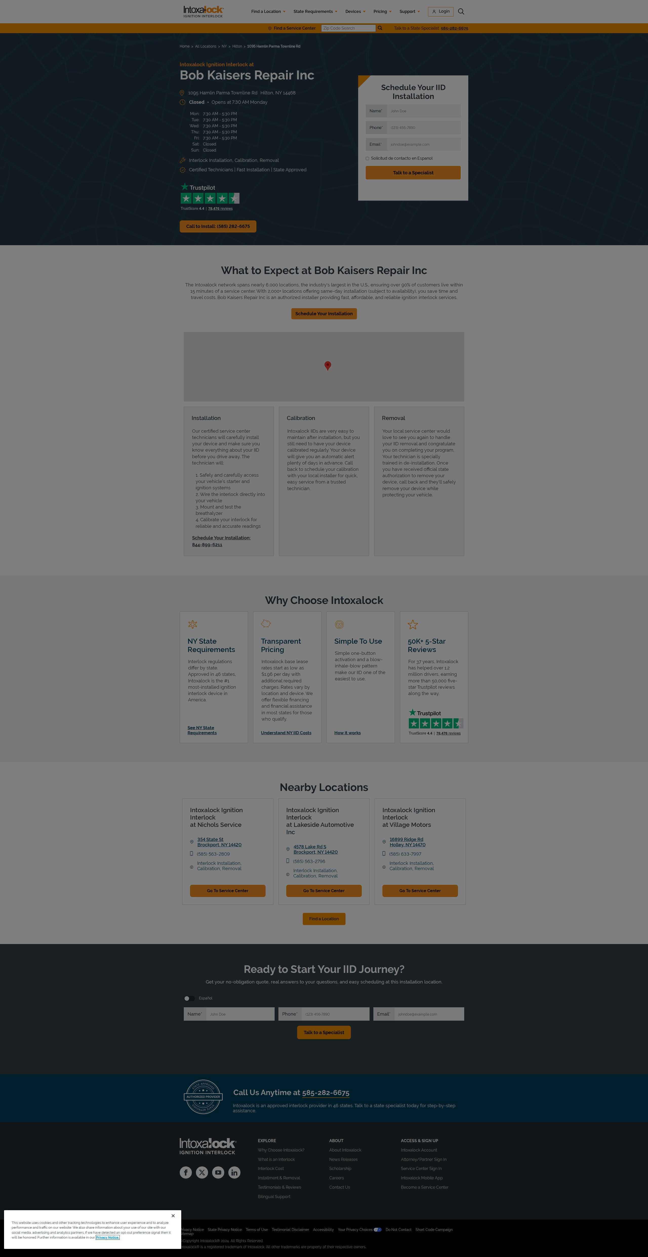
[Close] (173, 1215)
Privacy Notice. (107, 1237)
